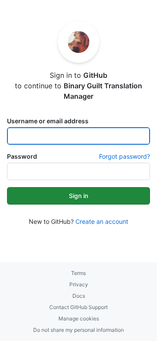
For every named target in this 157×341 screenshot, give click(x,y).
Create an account (101, 221)
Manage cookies (78, 318)
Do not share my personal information (78, 330)
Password (22, 156)
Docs (78, 295)
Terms (78, 273)
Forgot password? (124, 156)
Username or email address (48, 121)
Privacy (78, 284)
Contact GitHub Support (78, 307)
